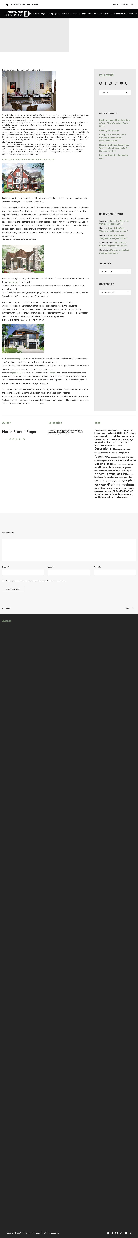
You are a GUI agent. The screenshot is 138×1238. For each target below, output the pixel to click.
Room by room (65, 434)
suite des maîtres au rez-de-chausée (113, 492)
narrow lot (13, 282)
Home (116, 4)
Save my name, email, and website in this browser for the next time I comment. (36, 581)
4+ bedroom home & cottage (58, 430)
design (117, 449)
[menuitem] (116, 4)
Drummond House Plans (124, 14)
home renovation (119, 464)
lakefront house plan (102, 471)
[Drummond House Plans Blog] (17, 13)
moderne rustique (121, 470)
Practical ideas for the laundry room (113, 156)
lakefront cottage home (123, 468)
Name (5, 567)
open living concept (106, 481)
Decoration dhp (104, 448)
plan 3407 (16, 372)
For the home (87, 14)
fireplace (123, 452)
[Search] (115, 92)
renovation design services (106, 488)
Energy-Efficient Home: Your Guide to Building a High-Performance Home (112, 137)
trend (116, 497)
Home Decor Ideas (69, 14)
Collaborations (104, 14)
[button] (100, 84)
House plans (107, 467)
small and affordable (105, 491)
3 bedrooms (121, 432)
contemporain (100, 439)
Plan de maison (121, 484)
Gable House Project (38, 14)
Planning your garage (109, 130)
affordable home (116, 436)
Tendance (123, 494)
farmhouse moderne (108, 453)
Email (51, 567)
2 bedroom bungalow (102, 430)
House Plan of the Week (65, 432)
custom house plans (114, 445)
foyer (98, 456)
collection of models (70, 146)
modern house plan (115, 477)
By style (54, 14)
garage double (113, 457)
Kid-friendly (79, 432)
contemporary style (16, 358)
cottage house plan (115, 439)
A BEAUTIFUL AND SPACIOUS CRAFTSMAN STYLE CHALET (28, 159)
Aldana (52, 372)
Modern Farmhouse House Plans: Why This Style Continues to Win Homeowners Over (114, 148)
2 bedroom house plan (120, 430)
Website (97, 567)
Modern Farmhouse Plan (110, 474)
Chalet (132, 436)
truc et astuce (123, 497)
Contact (125, 4)
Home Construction (117, 460)
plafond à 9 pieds (121, 481)
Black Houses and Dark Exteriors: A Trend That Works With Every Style (115, 123)
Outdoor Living (53, 434)
